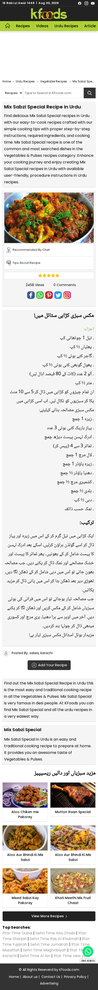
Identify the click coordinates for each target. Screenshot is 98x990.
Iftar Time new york (72, 955)
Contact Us (50, 976)
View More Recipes (47, 916)
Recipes (23, 25)
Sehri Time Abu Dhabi (55, 933)
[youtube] (92, 3)
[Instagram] (86, 3)
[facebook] (79, 3)
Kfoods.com (69, 969)
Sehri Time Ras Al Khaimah (54, 938)
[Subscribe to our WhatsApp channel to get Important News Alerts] (88, 951)
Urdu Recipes (66, 25)
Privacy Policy (75, 976)
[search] (90, 93)
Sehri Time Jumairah (49, 944)
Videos (42, 25)
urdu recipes (76, 709)
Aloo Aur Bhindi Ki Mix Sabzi (25, 857)
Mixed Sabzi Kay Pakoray (25, 900)
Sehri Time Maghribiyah (44, 950)
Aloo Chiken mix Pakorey (25, 814)
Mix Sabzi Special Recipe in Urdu (56, 683)
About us (30, 976)
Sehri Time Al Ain (35, 955)
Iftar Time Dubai (17, 933)
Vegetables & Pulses (40, 696)
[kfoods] (49, 14)
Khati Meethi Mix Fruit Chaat (73, 900)
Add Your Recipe (52, 664)
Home (14, 976)
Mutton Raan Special (73, 812)
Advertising (49, 983)
